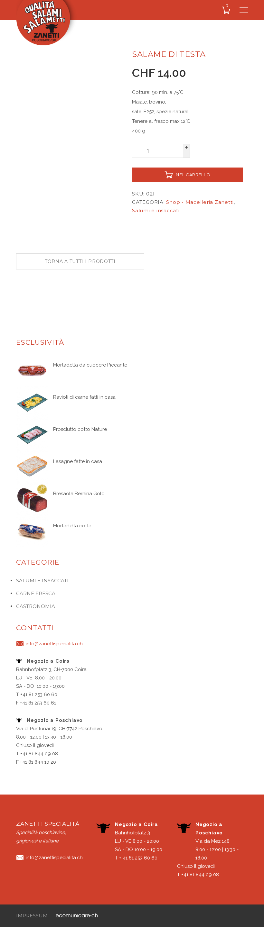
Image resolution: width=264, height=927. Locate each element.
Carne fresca (35, 593)
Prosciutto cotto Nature (80, 429)
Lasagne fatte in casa (77, 461)
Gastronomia (35, 606)
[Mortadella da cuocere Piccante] (32, 370)
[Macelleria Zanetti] (50, 25)
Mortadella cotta (72, 526)
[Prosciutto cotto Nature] (32, 434)
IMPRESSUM (32, 916)
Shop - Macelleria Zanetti (200, 202)
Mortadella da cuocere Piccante (90, 365)
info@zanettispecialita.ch (54, 644)
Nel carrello (193, 174)
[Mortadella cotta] (32, 531)
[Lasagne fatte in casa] (32, 466)
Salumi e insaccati (156, 210)
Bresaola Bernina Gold (79, 493)
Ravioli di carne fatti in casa (84, 397)
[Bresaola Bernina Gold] (32, 499)
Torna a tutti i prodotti (80, 261)
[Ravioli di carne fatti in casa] (32, 402)
